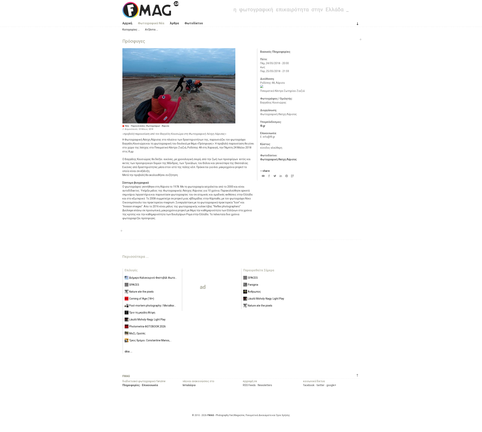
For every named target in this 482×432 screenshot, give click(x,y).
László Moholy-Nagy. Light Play (147, 319)
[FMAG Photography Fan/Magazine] (150, 15)
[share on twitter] (275, 176)
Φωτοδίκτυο (194, 23)
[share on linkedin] (281, 176)
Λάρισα (165, 126)
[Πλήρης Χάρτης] (261, 86)
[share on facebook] (269, 176)
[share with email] (263, 176)
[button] (131, 29)
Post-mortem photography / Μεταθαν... (152, 305)
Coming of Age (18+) (141, 298)
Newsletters (265, 385)
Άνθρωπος (254, 291)
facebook (308, 385)
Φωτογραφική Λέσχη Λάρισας (278, 159)
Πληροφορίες (131, 385)
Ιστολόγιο (189, 385)
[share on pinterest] (286, 176)
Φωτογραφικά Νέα (151, 23)
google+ (331, 385)
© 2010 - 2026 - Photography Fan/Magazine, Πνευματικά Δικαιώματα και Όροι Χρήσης (241, 415)
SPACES (134, 284)
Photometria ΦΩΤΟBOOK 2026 (147, 326)
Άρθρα (174, 23)
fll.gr (262, 125)
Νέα (127, 126)
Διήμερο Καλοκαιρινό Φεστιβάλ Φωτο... (153, 277)
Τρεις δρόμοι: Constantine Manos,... (150, 340)
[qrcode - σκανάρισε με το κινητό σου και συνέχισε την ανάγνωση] (292, 176)
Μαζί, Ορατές (137, 333)
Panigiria (253, 284)
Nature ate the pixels (141, 291)
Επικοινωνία (150, 385)
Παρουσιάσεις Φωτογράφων (145, 126)
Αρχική (127, 23)
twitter (320, 385)
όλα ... (128, 351)
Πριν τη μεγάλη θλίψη (142, 312)
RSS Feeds (249, 385)
